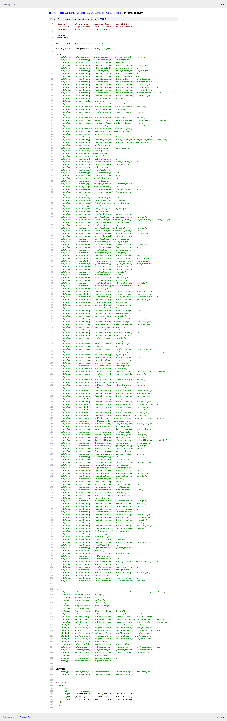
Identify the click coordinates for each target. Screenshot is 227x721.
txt (216, 717)
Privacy (23, 717)
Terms (30, 717)
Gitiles (15, 717)
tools (119, 12)
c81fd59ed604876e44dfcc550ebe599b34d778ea (84, 12)
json (222, 717)
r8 (50, 12)
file (103, 19)
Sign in (221, 4)
